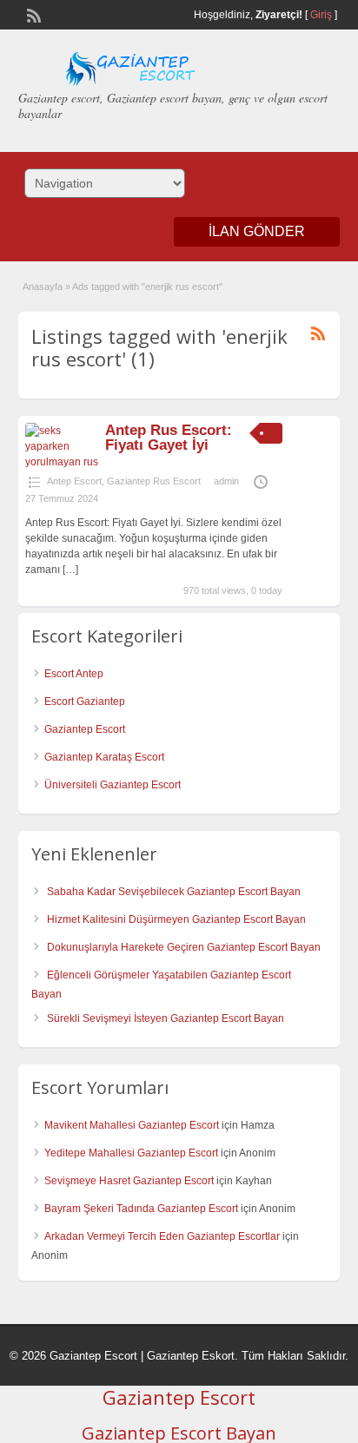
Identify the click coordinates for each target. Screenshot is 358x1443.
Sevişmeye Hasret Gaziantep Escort (129, 1181)
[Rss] (32, 14)
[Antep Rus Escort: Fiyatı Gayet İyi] (62, 462)
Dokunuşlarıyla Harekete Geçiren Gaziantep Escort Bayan (184, 947)
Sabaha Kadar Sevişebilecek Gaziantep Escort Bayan (174, 892)
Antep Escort (74, 481)
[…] (70, 569)
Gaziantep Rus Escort (154, 481)
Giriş (321, 15)
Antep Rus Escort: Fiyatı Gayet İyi (168, 437)
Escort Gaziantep (84, 701)
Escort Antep (73, 674)
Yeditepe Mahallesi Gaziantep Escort (131, 1153)
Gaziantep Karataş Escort (104, 757)
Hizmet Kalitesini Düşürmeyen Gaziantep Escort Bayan (176, 919)
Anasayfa (43, 286)
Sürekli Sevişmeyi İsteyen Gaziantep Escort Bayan (165, 1018)
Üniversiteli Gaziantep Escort (112, 785)
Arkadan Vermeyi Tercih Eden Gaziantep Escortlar (162, 1236)
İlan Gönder (257, 231)
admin (226, 481)
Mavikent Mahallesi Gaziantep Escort (131, 1125)
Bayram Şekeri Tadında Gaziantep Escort (141, 1208)
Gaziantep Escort (84, 729)
